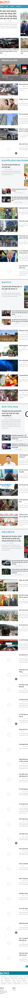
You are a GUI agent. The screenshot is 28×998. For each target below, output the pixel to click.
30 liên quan (20, 202)
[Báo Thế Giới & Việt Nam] (20, 255)
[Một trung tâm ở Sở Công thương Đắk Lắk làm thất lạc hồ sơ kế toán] (9, 351)
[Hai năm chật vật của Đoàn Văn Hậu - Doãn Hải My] (11, 69)
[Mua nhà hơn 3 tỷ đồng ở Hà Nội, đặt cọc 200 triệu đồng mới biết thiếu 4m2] (9, 271)
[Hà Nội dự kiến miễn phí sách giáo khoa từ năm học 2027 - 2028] (9, 705)
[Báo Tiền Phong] (22, 55)
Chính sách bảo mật (3, 992)
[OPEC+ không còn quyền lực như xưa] (9, 884)
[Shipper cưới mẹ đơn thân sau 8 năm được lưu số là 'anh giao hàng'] (9, 104)
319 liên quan (11, 543)
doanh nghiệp (3, 983)
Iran (1, 978)
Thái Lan (24, 982)
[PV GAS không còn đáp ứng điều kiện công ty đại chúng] (9, 794)
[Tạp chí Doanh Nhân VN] (13, 202)
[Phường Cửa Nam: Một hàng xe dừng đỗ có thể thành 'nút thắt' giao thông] (9, 675)
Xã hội (26, 983)
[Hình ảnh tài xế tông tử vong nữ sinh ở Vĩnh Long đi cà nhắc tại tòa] (9, 213)
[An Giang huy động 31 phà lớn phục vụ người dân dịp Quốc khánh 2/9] (9, 809)
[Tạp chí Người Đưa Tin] (20, 791)
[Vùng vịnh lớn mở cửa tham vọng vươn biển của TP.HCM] (9, 734)
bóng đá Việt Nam (22, 978)
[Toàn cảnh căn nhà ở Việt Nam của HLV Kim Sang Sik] (9, 149)
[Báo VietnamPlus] (2, 21)
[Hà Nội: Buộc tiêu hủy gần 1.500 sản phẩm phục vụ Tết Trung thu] (9, 395)
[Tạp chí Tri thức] (20, 101)
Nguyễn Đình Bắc (8, 980)
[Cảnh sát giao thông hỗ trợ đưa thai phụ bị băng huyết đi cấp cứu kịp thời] (9, 505)
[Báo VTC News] (21, 223)
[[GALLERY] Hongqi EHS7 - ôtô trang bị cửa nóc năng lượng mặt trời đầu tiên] (6, 438)
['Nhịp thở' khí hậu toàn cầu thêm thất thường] (9, 336)
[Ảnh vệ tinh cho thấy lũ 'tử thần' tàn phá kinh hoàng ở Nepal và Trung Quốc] (9, 43)
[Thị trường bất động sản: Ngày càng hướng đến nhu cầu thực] (9, 119)
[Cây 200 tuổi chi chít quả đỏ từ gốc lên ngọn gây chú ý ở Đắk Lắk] (6, 322)
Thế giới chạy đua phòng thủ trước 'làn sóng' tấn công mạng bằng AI (11, 413)
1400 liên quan (20, 192)
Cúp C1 (2, 980)
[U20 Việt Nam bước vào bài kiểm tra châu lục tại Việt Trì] (9, 839)
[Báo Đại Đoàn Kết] (20, 116)
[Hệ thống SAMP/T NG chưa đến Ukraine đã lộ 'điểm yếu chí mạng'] (9, 749)
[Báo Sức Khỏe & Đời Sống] (20, 746)
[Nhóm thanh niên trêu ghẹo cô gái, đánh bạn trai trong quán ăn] (9, 89)
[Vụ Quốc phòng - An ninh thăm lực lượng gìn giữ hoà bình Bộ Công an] (9, 645)
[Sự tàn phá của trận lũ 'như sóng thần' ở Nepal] (9, 630)
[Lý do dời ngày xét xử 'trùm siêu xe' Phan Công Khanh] (9, 913)
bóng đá (18, 980)
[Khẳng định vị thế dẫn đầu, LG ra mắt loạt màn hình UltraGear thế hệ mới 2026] (6, 446)
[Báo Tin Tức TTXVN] (20, 332)
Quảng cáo (2, 993)
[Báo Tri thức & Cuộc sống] (13, 440)
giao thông (14, 982)
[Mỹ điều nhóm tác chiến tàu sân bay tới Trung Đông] (9, 899)
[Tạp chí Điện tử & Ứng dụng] (13, 449)
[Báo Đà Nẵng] (4, 543)
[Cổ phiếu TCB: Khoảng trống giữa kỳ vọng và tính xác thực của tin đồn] (6, 199)
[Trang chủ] (4, 2)
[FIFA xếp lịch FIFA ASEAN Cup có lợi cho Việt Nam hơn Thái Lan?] (9, 854)
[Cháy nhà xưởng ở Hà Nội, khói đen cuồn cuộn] (9, 226)
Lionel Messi (9, 983)
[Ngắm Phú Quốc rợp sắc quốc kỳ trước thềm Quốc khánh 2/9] (9, 928)
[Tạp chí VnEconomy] (3, 169)
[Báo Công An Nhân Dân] (21, 503)
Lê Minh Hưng (7, 982)
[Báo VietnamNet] (20, 86)
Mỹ (22, 983)
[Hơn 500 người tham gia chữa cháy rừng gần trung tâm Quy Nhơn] (9, 365)
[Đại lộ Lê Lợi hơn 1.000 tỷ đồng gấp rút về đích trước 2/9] (9, 615)
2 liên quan (10, 169)
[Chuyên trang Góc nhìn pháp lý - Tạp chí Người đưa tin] (20, 146)
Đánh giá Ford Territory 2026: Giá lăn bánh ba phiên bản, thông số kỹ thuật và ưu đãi (12, 539)
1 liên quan (20, 440)
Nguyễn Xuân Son (14, 978)
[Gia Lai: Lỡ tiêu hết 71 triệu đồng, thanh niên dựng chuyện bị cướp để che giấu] (9, 475)
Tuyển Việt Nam (6, 978)
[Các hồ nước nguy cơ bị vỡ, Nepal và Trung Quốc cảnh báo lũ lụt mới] (9, 490)
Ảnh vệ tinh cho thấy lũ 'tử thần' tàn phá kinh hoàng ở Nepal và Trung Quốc (9, 51)
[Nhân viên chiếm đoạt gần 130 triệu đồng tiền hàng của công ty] (9, 585)
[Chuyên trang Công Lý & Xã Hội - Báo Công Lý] (22, 79)
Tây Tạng (2, 982)
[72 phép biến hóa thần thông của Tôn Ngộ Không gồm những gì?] (9, 380)
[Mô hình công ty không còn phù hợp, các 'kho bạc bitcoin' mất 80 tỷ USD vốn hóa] (9, 958)
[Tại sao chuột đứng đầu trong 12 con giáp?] (9, 869)
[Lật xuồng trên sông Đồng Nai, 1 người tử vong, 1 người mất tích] (9, 660)
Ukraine (13, 980)
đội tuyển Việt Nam (17, 983)
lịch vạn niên (23, 980)
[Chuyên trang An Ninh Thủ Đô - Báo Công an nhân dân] (20, 392)
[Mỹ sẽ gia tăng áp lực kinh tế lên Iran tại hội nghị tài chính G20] (9, 824)
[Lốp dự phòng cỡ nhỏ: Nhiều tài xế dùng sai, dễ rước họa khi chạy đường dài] (6, 572)
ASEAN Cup (19, 982)
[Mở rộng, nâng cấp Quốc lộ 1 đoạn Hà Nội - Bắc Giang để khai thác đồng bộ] (9, 690)
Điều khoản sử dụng (3, 991)
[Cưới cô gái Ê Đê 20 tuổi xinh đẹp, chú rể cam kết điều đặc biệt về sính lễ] (6, 313)
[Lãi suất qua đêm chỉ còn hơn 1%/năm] (6, 191)
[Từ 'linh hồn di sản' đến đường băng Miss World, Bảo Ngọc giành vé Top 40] (9, 720)
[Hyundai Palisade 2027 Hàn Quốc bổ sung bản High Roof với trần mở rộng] (6, 563)
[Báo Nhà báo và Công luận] (2, 55)
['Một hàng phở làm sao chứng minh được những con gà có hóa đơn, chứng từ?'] (9, 460)
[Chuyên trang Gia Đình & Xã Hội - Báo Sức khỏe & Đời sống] (20, 133)
